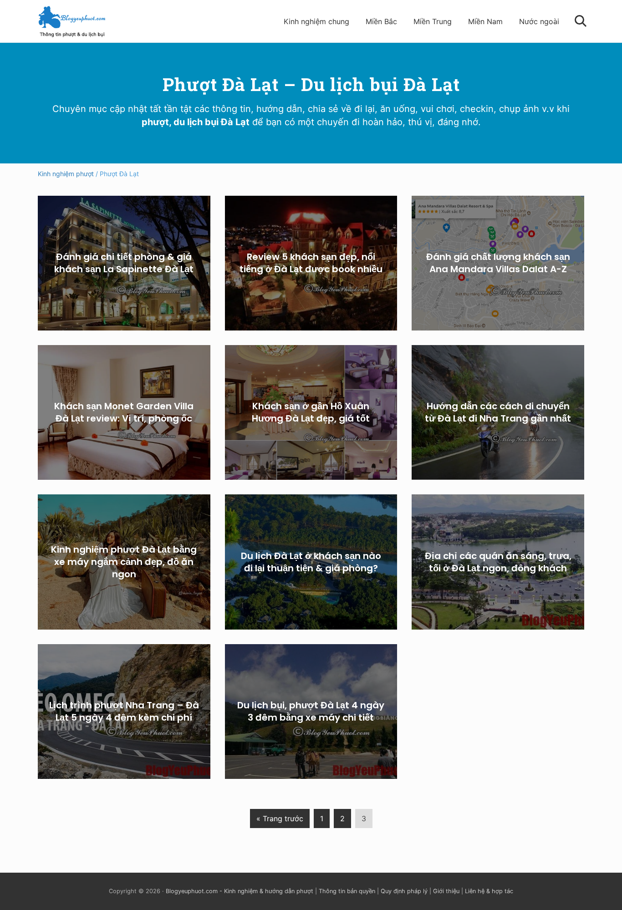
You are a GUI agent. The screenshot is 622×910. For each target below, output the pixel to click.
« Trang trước (279, 820)
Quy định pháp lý (404, 891)
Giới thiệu (446, 891)
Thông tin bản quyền (347, 891)
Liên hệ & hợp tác (489, 891)
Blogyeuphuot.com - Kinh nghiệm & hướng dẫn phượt (239, 891)
